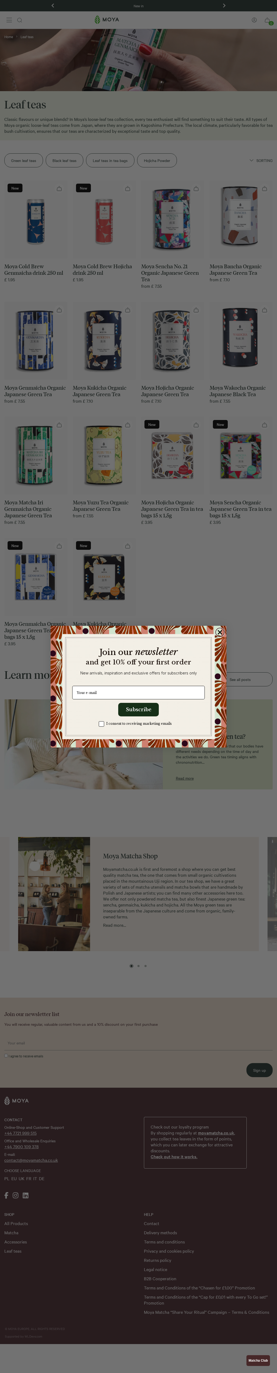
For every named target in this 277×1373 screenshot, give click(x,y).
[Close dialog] (220, 632)
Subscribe (138, 710)
